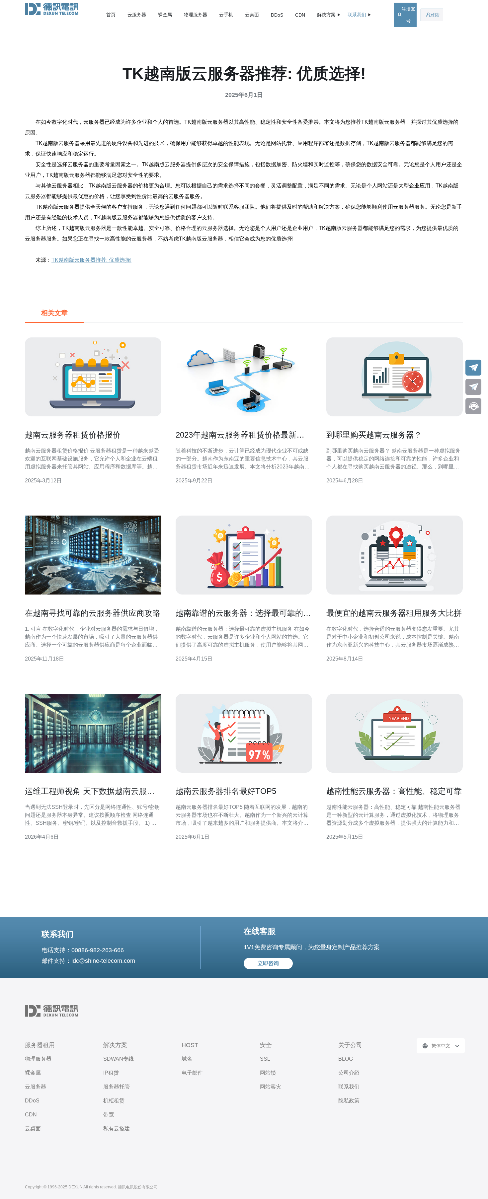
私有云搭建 (116, 1128)
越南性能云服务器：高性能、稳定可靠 (394, 791)
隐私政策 (349, 1100)
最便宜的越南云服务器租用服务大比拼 (394, 612)
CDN (300, 15)
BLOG (345, 1059)
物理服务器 (195, 14)
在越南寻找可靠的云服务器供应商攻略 (92, 612)
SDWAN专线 (118, 1059)
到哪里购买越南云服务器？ (374, 434)
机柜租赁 (113, 1100)
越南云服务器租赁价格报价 (73, 434)
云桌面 (252, 14)
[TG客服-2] (473, 387)
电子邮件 (192, 1073)
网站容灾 (270, 1087)
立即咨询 (268, 963)
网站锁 (268, 1073)
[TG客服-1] (473, 368)
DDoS (277, 15)
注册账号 (408, 15)
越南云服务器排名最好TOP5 (226, 791)
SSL (265, 1059)
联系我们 (349, 1087)
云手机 (226, 14)
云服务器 (136, 14)
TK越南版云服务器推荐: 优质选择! (91, 260)
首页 (111, 14)
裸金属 (165, 14)
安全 (266, 1045)
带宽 (108, 1114)
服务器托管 (116, 1087)
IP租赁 (111, 1073)
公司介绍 (349, 1073)
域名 (187, 1059)
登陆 (435, 15)
